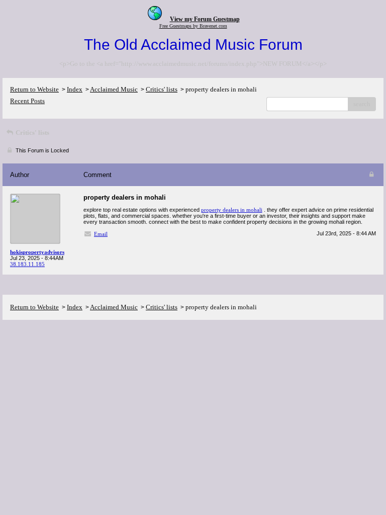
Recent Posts (27, 101)
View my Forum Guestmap (205, 19)
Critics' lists (161, 89)
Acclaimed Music (114, 89)
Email (101, 234)
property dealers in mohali (231, 210)
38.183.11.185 (27, 264)
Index (74, 89)
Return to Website (34, 89)
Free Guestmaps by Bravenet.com (193, 26)
